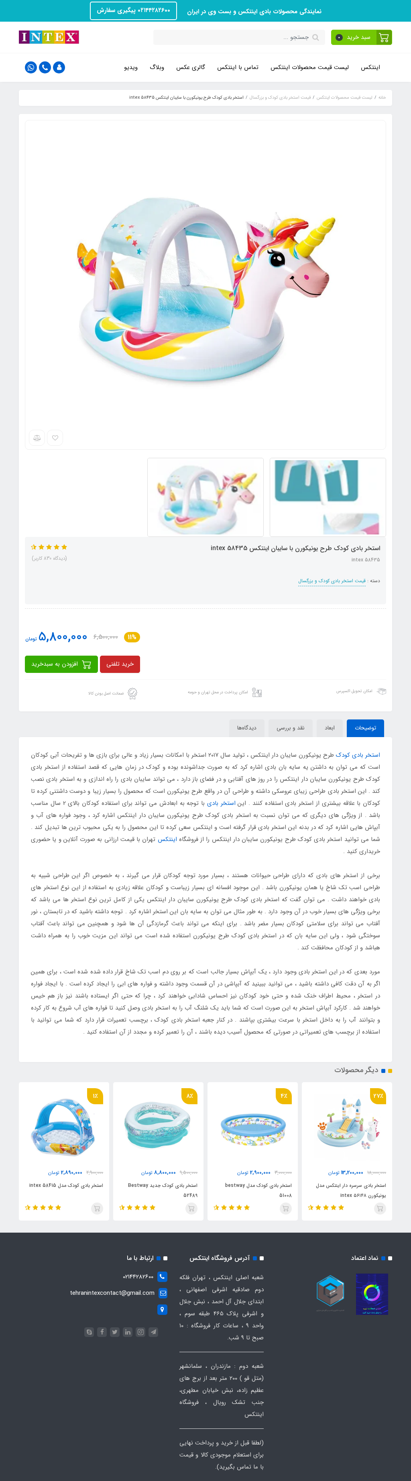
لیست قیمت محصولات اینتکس (310, 67)
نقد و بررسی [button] (291, 727)
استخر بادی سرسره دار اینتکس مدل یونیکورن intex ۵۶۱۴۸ (351, 1190)
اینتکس (370, 67)
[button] (362, 37)
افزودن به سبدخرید (55, 664)
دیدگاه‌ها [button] (246, 727)
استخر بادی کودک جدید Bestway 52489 (162, 1190)
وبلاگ (157, 67)
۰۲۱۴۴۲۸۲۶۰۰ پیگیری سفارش (133, 10)
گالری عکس (190, 67)
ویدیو (131, 67)
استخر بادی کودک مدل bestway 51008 (258, 1190)
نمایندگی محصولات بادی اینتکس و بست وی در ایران (253, 11)
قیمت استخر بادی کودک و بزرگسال (332, 581)
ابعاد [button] (330, 727)
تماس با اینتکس (237, 67)
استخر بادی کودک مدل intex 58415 (66, 1185)
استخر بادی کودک (358, 755)
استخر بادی (221, 803)
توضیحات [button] (365, 727)
